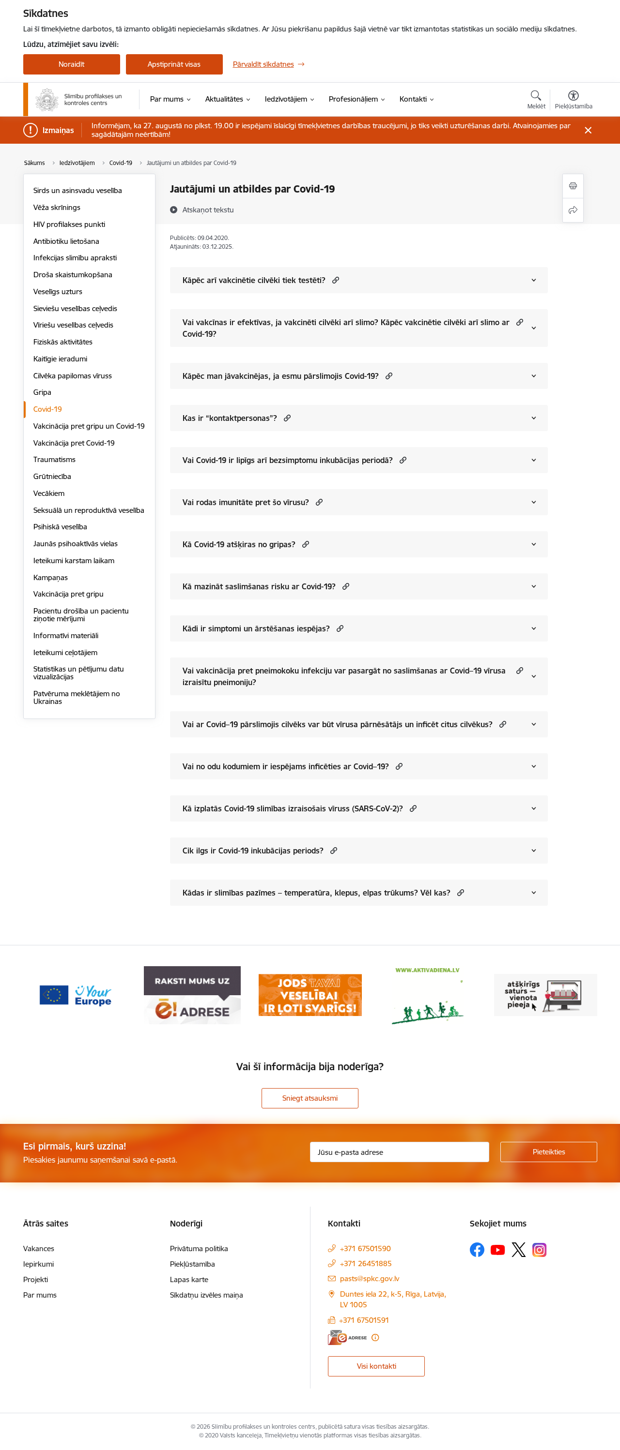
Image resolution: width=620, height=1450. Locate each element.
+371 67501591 (364, 1320)
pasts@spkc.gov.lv (369, 1278)
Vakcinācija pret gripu (68, 593)
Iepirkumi (38, 1264)
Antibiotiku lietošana (66, 241)
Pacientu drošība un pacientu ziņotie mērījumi (81, 614)
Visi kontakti (376, 1366)
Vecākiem (48, 493)
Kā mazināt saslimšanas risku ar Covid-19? (259, 586)
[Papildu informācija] (375, 1337)
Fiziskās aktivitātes (63, 341)
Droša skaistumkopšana (72, 274)
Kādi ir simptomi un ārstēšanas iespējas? (256, 628)
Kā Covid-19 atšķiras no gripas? (239, 544)
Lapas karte (189, 1279)
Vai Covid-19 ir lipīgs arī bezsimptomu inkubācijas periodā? (288, 460)
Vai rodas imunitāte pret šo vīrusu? (246, 502)
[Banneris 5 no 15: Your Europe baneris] (74, 994)
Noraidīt (71, 64)
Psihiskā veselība (60, 526)
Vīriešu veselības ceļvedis (73, 324)
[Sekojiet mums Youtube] (498, 1249)
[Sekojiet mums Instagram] (539, 1250)
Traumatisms (54, 459)
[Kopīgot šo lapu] (573, 210)
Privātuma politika (199, 1248)
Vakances (38, 1248)
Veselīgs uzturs (57, 291)
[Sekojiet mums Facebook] (477, 1249)
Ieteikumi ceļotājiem (65, 652)
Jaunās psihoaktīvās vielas (75, 543)
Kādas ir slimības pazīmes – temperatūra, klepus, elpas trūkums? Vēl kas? (316, 892)
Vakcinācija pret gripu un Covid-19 (89, 426)
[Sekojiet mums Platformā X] (519, 1249)
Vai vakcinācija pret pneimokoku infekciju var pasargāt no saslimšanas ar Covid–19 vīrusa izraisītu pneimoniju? (344, 676)
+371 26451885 (366, 1263)
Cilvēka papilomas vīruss (72, 375)
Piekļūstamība (192, 1264)
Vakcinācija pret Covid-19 (74, 443)
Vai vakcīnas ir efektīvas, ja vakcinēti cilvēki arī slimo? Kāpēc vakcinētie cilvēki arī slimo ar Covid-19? (346, 328)
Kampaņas (50, 577)
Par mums (40, 1295)
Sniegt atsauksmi (310, 1098)
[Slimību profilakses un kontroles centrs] (78, 99)
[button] (334, 280)
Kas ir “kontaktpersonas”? (230, 418)
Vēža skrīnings (56, 207)
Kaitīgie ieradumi (60, 358)
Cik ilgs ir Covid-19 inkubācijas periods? (253, 850)
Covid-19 (47, 409)
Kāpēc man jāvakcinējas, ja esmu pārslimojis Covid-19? (281, 376)
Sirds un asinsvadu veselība (77, 190)
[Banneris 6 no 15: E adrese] (192, 994)
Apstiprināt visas (174, 64)
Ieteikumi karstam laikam (73, 560)
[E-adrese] (347, 1337)
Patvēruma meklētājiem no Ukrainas (76, 697)
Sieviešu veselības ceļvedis (75, 308)
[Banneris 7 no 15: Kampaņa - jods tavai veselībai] (310, 994)
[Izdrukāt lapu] (573, 186)
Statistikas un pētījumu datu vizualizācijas (78, 672)
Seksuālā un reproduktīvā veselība (88, 510)
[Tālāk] (574, 995)
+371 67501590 (365, 1248)
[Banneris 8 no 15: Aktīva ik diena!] (428, 994)
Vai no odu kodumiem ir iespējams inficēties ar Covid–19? (286, 766)
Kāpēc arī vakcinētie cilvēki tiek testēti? (254, 280)
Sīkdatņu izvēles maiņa (206, 1295)
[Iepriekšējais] (45, 995)
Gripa (42, 392)
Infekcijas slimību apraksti (75, 257)
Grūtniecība (52, 476)
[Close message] (588, 130)
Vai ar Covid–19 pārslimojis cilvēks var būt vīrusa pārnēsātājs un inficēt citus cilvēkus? (338, 724)
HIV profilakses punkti (69, 224)
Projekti (35, 1279)
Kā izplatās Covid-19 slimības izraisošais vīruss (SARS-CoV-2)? (293, 808)
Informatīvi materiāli (65, 635)
